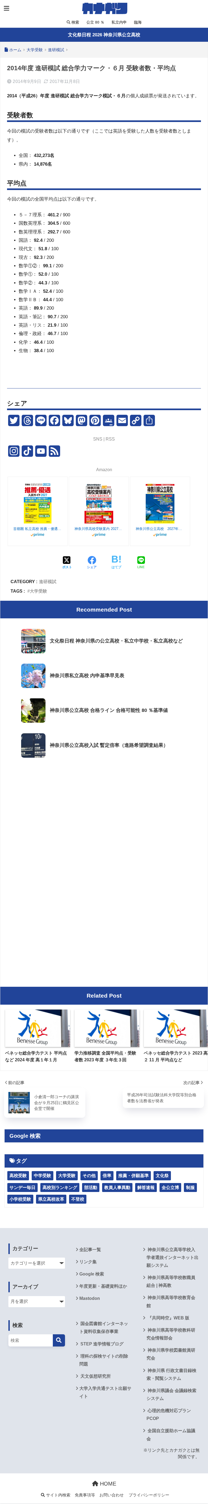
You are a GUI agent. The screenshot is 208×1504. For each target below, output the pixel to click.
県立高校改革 (51, 1199)
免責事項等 (85, 1495)
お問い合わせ (111, 1495)
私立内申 (118, 22)
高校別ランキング (60, 1187)
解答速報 (146, 1187)
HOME (107, 1484)
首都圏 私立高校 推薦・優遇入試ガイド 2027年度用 (37, 529)
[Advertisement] (104, 806)
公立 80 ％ (94, 22)
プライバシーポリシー (149, 1495)
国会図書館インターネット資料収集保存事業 (103, 1327)
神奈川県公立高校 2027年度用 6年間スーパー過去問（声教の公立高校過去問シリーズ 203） (160, 529)
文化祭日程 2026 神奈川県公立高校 (104, 34)
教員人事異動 (117, 1187)
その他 (89, 1175)
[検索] (59, 1340)
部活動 (90, 1187)
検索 (74, 22)
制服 (190, 1187)
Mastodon (89, 1298)
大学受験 (38, 591)
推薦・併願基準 (133, 1175)
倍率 (107, 1175)
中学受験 (42, 1175)
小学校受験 (20, 1199)
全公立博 (170, 1187)
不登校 (77, 1199)
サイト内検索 (57, 1495)
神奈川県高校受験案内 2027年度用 (98, 529)
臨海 (137, 22)
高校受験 (18, 1175)
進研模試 (47, 581)
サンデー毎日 (22, 1187)
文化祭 (162, 1175)
